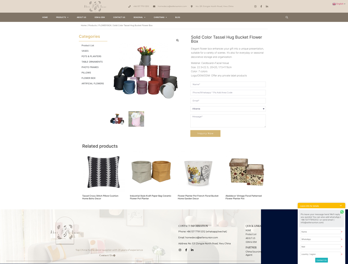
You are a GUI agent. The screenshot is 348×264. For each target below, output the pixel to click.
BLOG (177, 17)
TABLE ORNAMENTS (92, 61)
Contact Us (322, 260)
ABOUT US (81, 17)
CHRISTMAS (159, 17)
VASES (85, 50)
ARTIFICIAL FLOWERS (93, 83)
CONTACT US (119, 17)
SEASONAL (138, 17)
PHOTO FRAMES (90, 67)
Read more (90, 205)
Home (84, 25)
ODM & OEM (99, 17)
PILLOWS (86, 72)
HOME (45, 17)
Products (61, 17)
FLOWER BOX (105, 25)
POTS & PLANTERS (91, 56)
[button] (107, 255)
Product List (88, 45)
